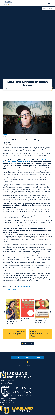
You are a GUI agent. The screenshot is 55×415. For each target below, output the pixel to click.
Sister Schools (47, 362)
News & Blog (10, 93)
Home (4, 93)
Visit (27, 357)
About (7, 362)
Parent (21, 365)
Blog (21, 362)
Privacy (27, 365)
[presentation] (4, 312)
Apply (16, 357)
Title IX (34, 365)
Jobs (34, 362)
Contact (38, 357)
